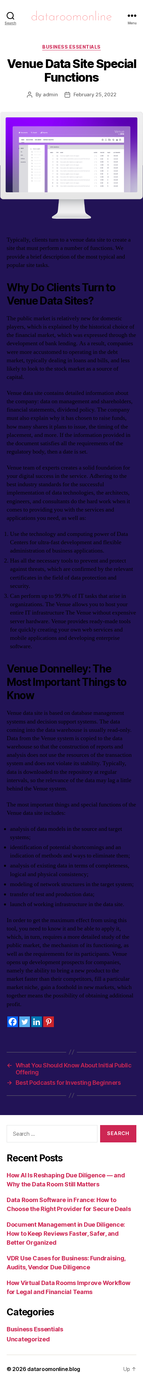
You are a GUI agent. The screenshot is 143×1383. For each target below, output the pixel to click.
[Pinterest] (48, 1021)
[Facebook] (12, 1021)
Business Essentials (71, 47)
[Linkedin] (36, 1021)
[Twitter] (24, 1021)
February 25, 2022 (94, 94)
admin (50, 94)
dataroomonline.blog (53, 1369)
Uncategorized (28, 1339)
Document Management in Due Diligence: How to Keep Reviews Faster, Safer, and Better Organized (66, 1233)
